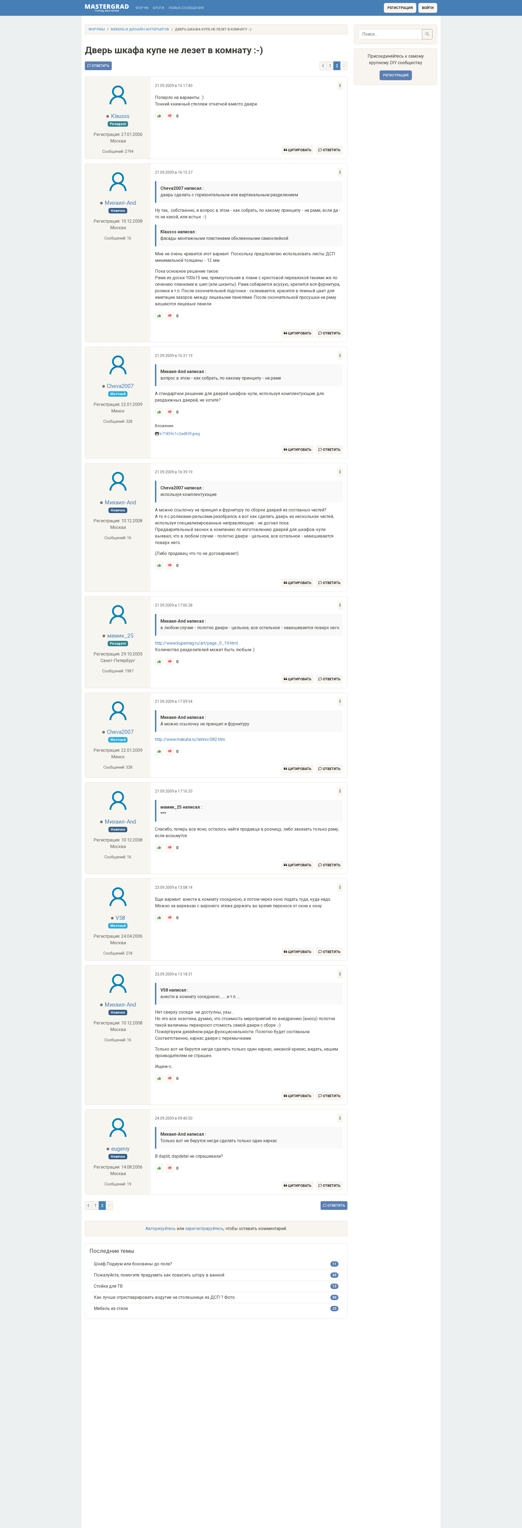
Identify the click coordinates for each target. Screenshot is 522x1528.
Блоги (158, 8)
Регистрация (400, 8)
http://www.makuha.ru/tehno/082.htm (190, 739)
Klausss (120, 116)
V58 (120, 918)
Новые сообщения (186, 8)
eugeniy (120, 1148)
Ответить (100, 66)
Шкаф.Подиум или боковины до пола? (133, 1263)
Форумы (96, 29)
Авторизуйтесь (160, 1228)
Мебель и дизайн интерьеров (140, 29)
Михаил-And (120, 203)
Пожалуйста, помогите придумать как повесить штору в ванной (159, 1275)
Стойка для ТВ (108, 1286)
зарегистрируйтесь (204, 1228)
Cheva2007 (120, 386)
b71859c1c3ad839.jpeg (180, 433)
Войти (428, 8)
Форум (141, 8)
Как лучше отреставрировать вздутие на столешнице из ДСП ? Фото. (164, 1297)
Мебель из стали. (111, 1308)
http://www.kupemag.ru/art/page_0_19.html (196, 643)
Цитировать (299, 150)
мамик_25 (120, 635)
